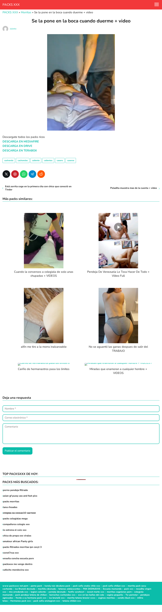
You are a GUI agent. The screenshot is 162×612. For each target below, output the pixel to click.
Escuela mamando (112, 588)
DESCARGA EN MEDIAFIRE (21, 141)
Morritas (26, 12)
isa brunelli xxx (57, 597)
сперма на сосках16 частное (19, 512)
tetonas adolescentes (69, 588)
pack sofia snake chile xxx (86, 585)
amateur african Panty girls (18, 541)
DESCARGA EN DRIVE (17, 146)
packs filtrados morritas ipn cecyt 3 (22, 547)
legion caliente (38, 591)
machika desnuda (47, 588)
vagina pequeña (115, 594)
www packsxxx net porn (15, 585)
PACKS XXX (11, 5)
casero (60, 160)
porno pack (36, 585)
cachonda (8, 160)
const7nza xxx (11, 552)
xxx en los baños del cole (91, 594)
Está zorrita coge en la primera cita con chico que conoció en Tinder (38, 188)
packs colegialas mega (15, 518)
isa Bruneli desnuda (25, 588)
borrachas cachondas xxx (62, 594)
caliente (36, 160)
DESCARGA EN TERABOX (20, 150)
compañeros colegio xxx (16, 524)
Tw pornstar (131, 594)
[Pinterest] (15, 174)
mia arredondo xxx (18, 591)
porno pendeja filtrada (15, 490)
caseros (70, 160)
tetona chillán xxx (71, 600)
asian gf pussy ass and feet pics (20, 495)
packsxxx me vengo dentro (17, 564)
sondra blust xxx (126, 597)
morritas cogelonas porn (119, 591)
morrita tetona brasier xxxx (81, 597)
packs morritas (11, 501)
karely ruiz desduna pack (57, 585)
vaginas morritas (106, 597)
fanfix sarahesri (76, 591)
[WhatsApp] (24, 174)
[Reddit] (41, 174)
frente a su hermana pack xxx (31, 597)
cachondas (23, 160)
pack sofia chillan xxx (114, 585)
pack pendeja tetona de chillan (31, 594)
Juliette (13, 28)
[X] (6, 174)
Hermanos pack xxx (20, 600)
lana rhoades (10, 507)
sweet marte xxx (95, 591)
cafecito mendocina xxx (16, 569)
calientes (48, 160)
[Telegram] (32, 174)
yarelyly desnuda (57, 591)
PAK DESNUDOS (91, 588)
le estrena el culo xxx (14, 530)
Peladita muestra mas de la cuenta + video (133, 188)
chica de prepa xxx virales (17, 535)
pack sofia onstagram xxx (46, 600)
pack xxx (128, 588)
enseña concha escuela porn (18, 558)
